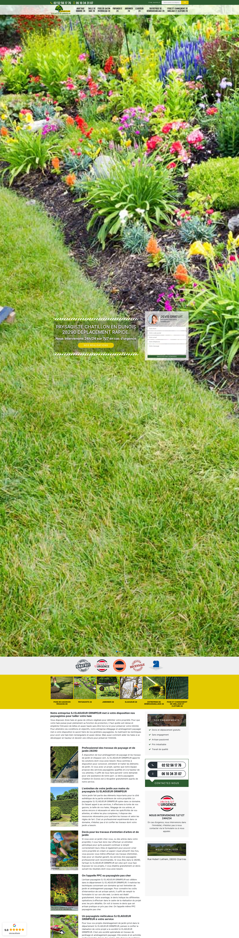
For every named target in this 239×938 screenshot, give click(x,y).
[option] (119, 375)
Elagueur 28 (139, 9)
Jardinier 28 (129, 9)
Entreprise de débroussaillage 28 (155, 9)
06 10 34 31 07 (84, 2)
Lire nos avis (14, 933)
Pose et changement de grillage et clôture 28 (177, 9)
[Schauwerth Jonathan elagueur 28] (60, 10)
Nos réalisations (96, 345)
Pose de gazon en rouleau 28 (104, 9)
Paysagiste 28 (117, 9)
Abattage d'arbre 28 (80, 9)
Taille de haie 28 (91, 9)
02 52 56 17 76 (62, 2)
